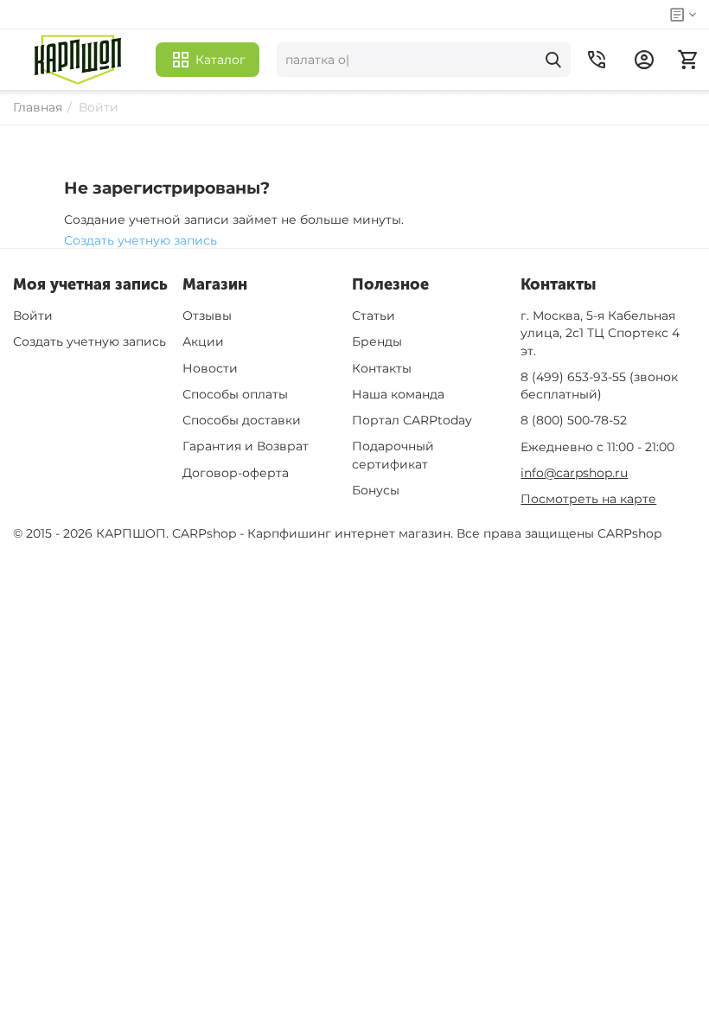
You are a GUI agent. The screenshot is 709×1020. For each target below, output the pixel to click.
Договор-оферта (235, 473)
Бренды (377, 341)
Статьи (373, 315)
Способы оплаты (235, 394)
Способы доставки (241, 420)
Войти (33, 315)
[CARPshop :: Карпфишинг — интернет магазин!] (78, 60)
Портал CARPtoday (412, 420)
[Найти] (553, 59)
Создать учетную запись (140, 240)
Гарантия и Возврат (245, 446)
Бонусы (375, 490)
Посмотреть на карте (588, 499)
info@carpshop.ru (574, 473)
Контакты (382, 368)
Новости (210, 368)
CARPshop (629, 533)
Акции (203, 341)
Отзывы (207, 315)
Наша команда (398, 394)
